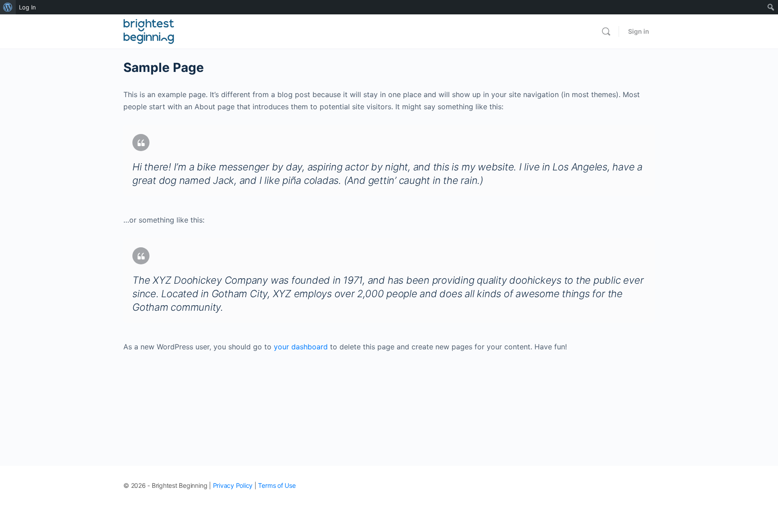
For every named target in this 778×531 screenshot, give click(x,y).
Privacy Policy (233, 485)
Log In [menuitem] (27, 7)
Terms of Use (276, 485)
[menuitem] (8, 7)
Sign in (638, 31)
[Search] (606, 31)
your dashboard (301, 346)
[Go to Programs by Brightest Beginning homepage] (148, 30)
